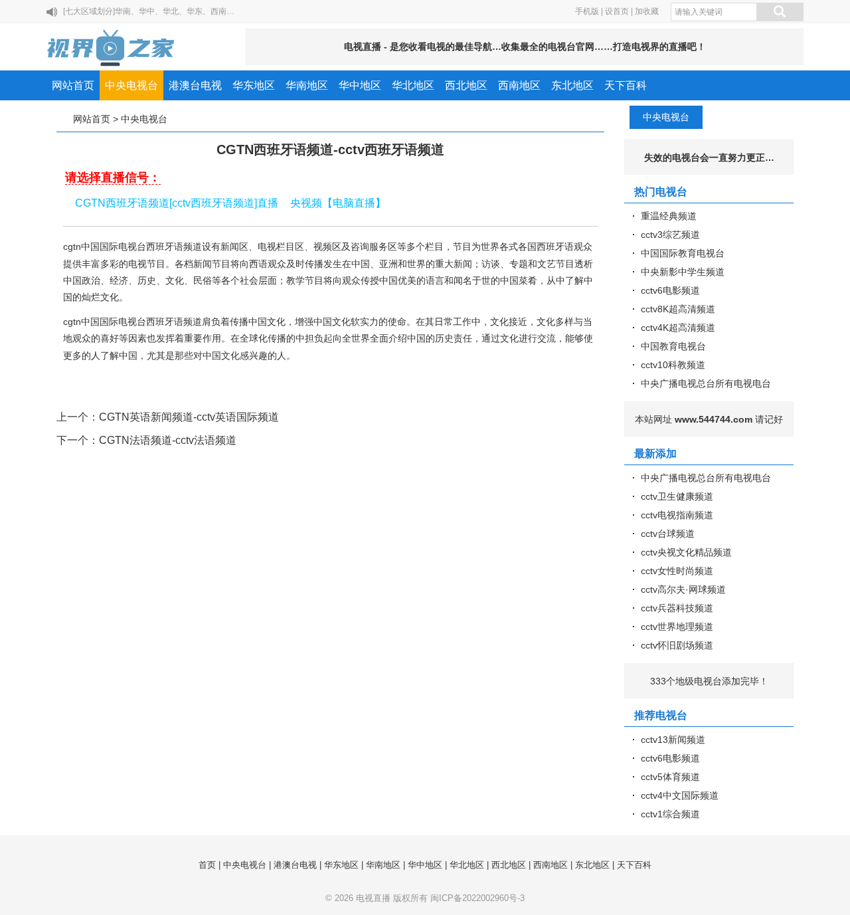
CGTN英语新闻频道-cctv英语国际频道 (189, 417)
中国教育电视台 (673, 346)
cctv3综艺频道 (670, 234)
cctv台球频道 (668, 533)
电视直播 (373, 898)
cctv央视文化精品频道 (686, 552)
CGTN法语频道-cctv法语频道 (167, 440)
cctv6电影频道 (670, 290)
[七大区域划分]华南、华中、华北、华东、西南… (148, 11)
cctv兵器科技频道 (677, 608)
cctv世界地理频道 (677, 626)
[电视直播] (111, 48)
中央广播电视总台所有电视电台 (706, 383)
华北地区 (413, 85)
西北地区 (466, 85)
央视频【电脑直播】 (338, 203)
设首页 (617, 11)
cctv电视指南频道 (677, 515)
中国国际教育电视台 (682, 253)
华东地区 (253, 85)
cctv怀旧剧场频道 (677, 645)
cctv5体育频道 (670, 776)
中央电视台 (131, 85)
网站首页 (73, 85)
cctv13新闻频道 (673, 739)
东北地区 (572, 85)
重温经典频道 (669, 216)
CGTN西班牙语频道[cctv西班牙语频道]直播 (176, 203)
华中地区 (360, 85)
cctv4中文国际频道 (680, 795)
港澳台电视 (195, 85)
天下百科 (625, 85)
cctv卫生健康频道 (677, 496)
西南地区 (519, 85)
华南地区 (307, 85)
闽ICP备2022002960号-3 (477, 898)
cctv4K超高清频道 (678, 327)
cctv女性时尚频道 (677, 570)
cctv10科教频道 (673, 364)
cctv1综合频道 (670, 814)
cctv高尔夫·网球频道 (683, 589)
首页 (207, 865)
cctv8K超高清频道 (678, 309)
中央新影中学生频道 (682, 271)
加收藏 (647, 11)
